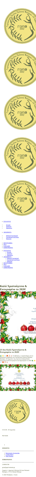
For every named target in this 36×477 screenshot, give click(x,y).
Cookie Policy (10, 454)
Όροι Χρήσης (9, 456)
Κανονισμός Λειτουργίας (12, 453)
